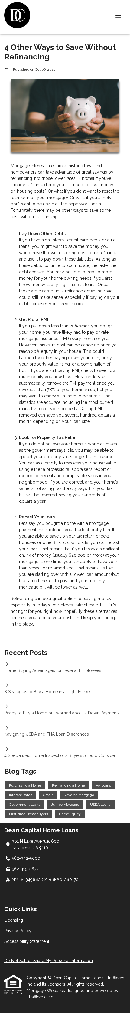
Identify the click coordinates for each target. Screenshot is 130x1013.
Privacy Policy (17, 930)
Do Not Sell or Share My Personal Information (48, 960)
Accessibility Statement (26, 941)
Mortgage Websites (46, 990)
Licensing (13, 920)
